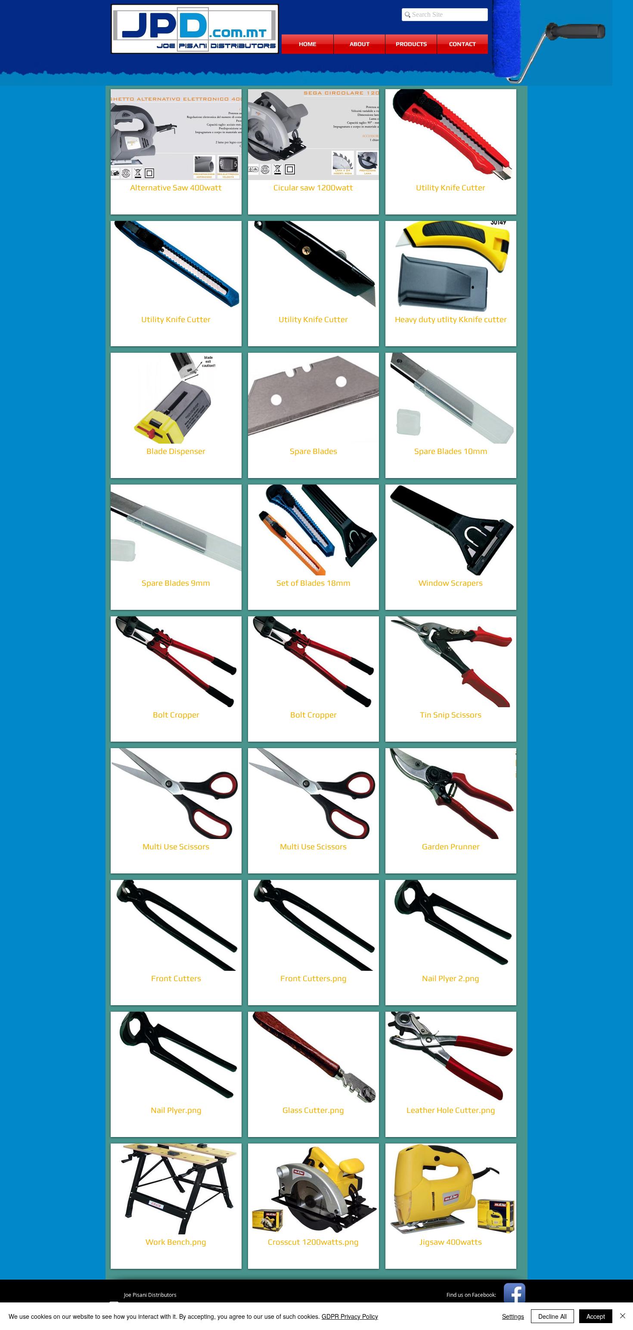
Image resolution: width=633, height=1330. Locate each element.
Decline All (552, 1316)
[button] (176, 151)
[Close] (622, 1316)
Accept (595, 1316)
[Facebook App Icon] (514, 1294)
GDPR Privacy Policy (350, 1316)
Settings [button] (513, 1316)
